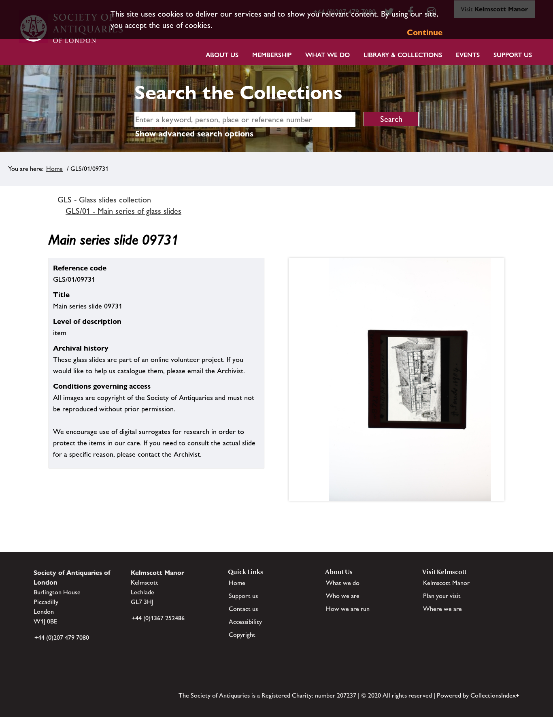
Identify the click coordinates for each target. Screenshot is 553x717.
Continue (424, 32)
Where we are (442, 609)
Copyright (242, 634)
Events (468, 55)
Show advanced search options (194, 133)
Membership (271, 55)
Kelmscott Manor (446, 583)
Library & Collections (403, 55)
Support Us (512, 55)
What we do (327, 55)
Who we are (342, 596)
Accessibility (245, 622)
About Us (222, 55)
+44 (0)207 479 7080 (61, 637)
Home (54, 168)
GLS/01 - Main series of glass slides (123, 211)
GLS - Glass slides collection (104, 199)
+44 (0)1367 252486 (158, 618)
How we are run (348, 609)
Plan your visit (442, 596)
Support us (243, 596)
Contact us (243, 609)
